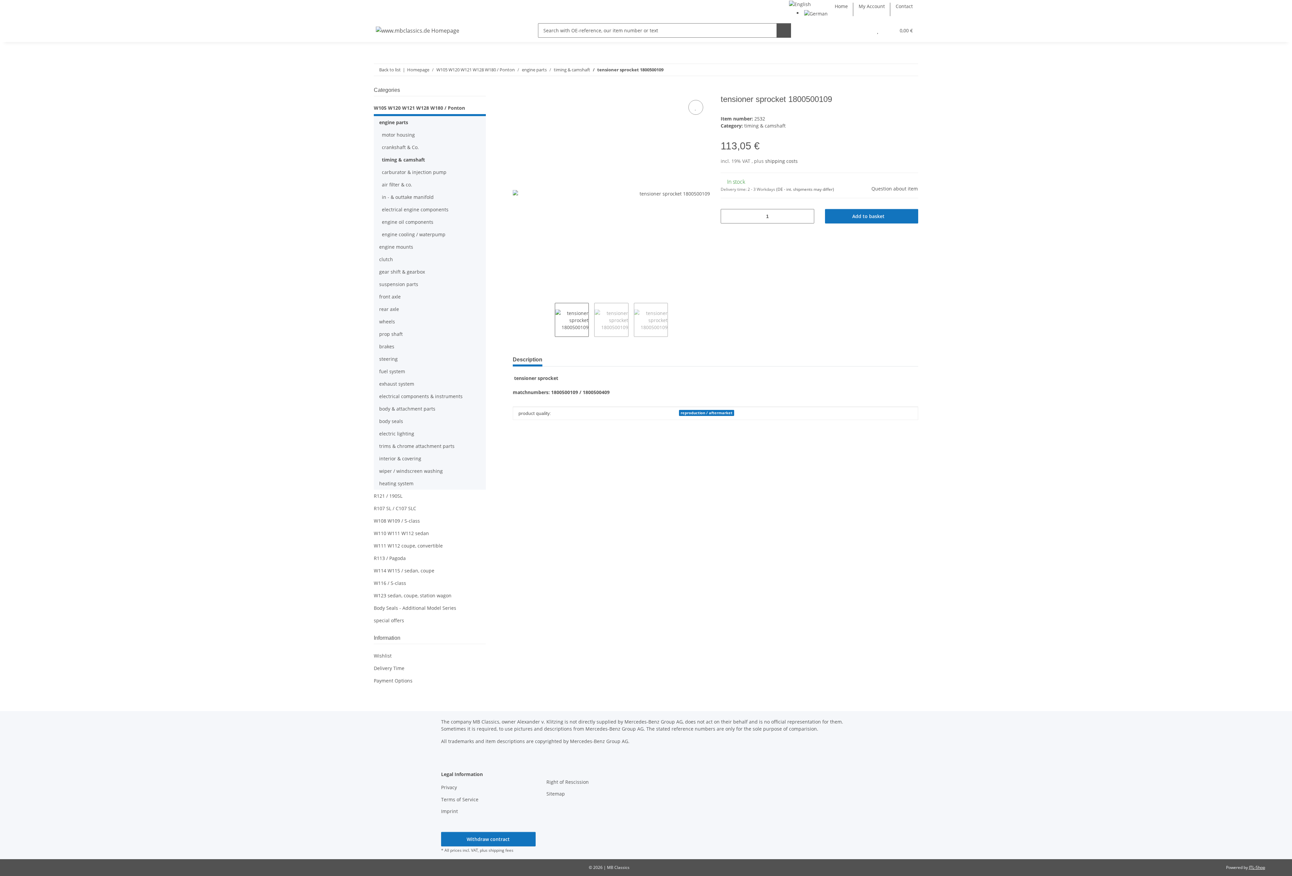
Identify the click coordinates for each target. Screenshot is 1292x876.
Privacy (449, 787)
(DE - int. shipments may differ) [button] (805, 189)
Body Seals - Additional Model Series (415, 608)
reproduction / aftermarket (706, 413)
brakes (386, 346)
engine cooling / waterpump (413, 234)
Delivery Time (389, 668)
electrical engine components (415, 209)
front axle (390, 296)
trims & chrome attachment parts (417, 446)
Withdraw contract (488, 839)
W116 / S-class (390, 583)
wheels (387, 321)
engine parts (393, 122)
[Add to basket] (518, 91)
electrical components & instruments (421, 396)
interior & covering (400, 458)
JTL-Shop (1257, 867)
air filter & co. (397, 184)
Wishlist (383, 656)
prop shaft (391, 334)
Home (841, 6)
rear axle (389, 309)
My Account (872, 6)
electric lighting (396, 433)
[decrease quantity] (728, 216)
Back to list (390, 70)
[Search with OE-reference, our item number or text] (784, 30)
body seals (391, 421)
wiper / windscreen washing (411, 471)
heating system (396, 483)
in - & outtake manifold (408, 197)
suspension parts (398, 284)
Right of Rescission (567, 782)
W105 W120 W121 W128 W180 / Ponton (419, 108)
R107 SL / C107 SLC (395, 508)
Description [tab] (527, 359)
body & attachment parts (407, 409)
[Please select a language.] (800, 3)
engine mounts (396, 247)
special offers (389, 620)
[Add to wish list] (695, 107)
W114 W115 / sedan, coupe (404, 570)
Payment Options (393, 680)
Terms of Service (459, 799)
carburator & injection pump (414, 172)
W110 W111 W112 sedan (401, 533)
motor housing (398, 135)
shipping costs (781, 161)
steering (388, 359)
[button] (864, 30)
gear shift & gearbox (402, 272)
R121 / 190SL (388, 496)
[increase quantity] (806, 216)
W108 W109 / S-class (397, 521)
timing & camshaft (765, 125)
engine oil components (407, 222)
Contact (904, 6)
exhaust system (396, 384)
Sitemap (555, 794)
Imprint (449, 811)
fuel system (392, 371)
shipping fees (501, 850)
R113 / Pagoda (390, 558)
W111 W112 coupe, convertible (408, 545)
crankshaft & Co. (400, 147)
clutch (386, 259)
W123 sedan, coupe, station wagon (413, 595)
